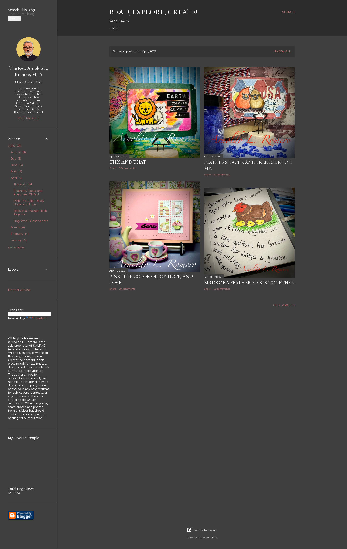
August (18, 152)
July (15, 158)
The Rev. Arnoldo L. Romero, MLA (28, 71)
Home (115, 28)
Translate (40, 318)
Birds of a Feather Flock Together (249, 282)
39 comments (222, 174)
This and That (127, 162)
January (18, 240)
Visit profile (28, 118)
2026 (14, 146)
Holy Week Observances (31, 221)
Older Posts (284, 305)
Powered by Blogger (205, 529)
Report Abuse (19, 290)
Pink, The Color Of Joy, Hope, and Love (29, 202)
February (19, 234)
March (17, 227)
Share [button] (112, 168)
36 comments (127, 168)
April (16, 178)
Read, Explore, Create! (153, 12)
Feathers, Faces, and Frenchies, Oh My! (28, 192)
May (16, 171)
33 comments (222, 288)
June (16, 165)
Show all (282, 51)
